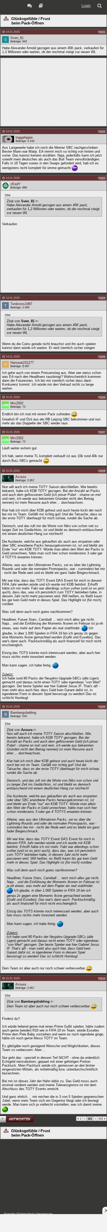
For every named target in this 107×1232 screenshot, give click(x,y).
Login (86, 5)
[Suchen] (100, 6)
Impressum (44, 1213)
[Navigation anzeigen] (6, 19)
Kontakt (9, 1213)
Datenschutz (26, 1213)
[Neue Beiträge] (30, 6)
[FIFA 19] (40, 6)
